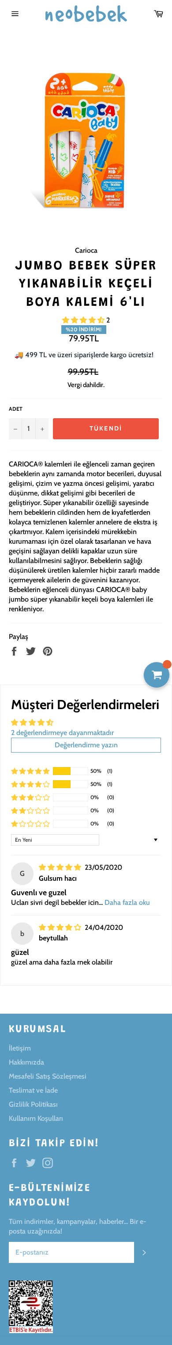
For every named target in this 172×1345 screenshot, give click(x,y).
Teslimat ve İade (33, 1090)
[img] (61, 867)
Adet (15, 408)
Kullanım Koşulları (36, 1118)
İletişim (20, 1048)
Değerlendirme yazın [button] (86, 745)
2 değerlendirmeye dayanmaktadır (62, 732)
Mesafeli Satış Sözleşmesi (47, 1076)
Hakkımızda (26, 1062)
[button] (84, 320)
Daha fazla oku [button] (127, 902)
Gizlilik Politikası (33, 1104)
